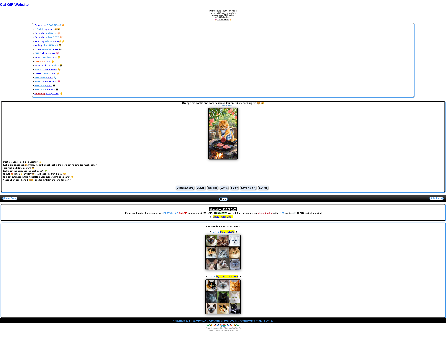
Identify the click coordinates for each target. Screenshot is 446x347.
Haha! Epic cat (46, 65)
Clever (201, 187)
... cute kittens (45, 81)
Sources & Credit (234, 320)
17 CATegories (212, 320)
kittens (44, 89)
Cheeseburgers (185, 187)
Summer (263, 187)
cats (42, 61)
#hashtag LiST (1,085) (187, 320)
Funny (234, 187)
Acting (46, 45)
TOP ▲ (268, 320)
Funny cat (47, 25)
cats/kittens (45, 69)
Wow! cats (46, 49)
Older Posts (436, 198)
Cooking (212, 187)
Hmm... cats (45, 57)
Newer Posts (10, 198)
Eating (224, 187)
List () (46, 93)
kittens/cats (44, 53)
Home (223, 199)
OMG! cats (45, 73)
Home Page (254, 320)
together (44, 29)
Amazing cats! (46, 41)
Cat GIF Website (14, 4)
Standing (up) (248, 187)
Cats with (45, 33)
